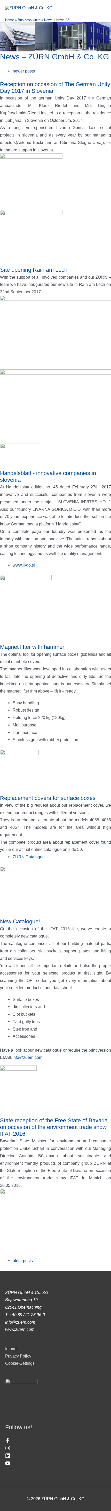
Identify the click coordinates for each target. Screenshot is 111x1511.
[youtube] (7, 1464)
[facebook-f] (8, 1441)
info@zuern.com (27, 1057)
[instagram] (8, 1449)
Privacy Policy (18, 1356)
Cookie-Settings (20, 1363)
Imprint (11, 1348)
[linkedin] (8, 1456)
